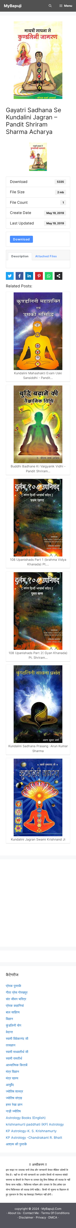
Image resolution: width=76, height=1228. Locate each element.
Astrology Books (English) (26, 1118)
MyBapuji (12, 5)
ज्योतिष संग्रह (14, 1098)
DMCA (52, 1217)
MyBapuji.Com (51, 1209)
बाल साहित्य (12, 1012)
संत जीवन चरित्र (16, 999)
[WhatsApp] (49, 276)
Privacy (41, 1217)
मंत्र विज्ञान (12, 1072)
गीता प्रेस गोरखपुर (16, 992)
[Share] (58, 276)
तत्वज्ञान (10, 1045)
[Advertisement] (38, 903)
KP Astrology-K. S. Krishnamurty (31, 1131)
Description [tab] (20, 256)
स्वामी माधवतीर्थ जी (17, 1052)
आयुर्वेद (10, 1085)
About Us (14, 1213)
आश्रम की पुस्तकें (16, 1144)
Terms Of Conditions (55, 1213)
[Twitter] (10, 276)
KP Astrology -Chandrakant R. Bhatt (34, 1138)
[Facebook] (19, 276)
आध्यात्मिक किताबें (16, 1065)
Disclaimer (26, 1217)
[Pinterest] (39, 276)
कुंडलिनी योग (13, 1025)
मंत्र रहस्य (12, 1078)
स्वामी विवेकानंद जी (17, 1039)
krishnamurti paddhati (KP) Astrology (35, 1124)
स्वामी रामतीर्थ (14, 1058)
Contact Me (31, 1213)
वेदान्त (9, 1032)
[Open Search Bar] (50, 6)
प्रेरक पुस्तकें (13, 986)
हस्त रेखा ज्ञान (14, 1105)
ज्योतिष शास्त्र (14, 1091)
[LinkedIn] (29, 276)
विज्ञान (9, 1019)
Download (21, 239)
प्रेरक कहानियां (15, 1006)
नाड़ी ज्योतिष (13, 1111)
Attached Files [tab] (46, 256)
